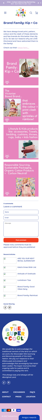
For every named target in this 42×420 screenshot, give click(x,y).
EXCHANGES (19, 392)
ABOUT (5, 392)
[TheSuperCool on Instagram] (8, 383)
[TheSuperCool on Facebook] (4, 383)
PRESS (18, 397)
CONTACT (6, 397)
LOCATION (30, 397)
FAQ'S (32, 392)
